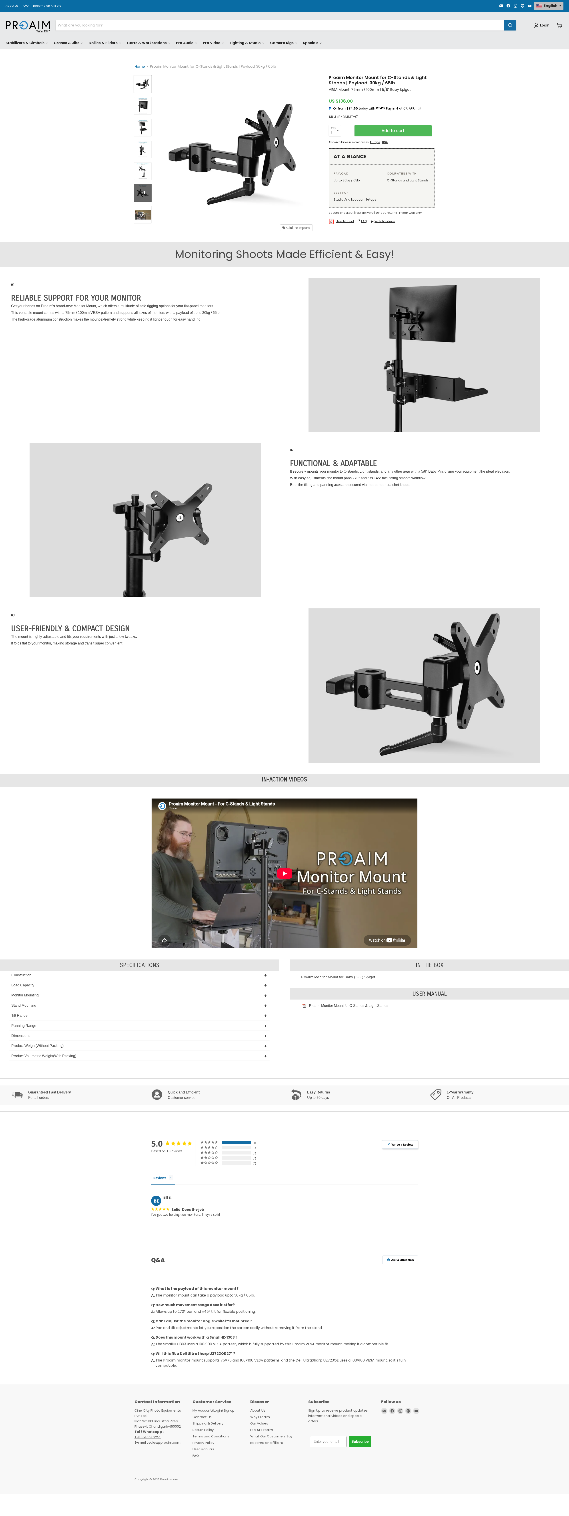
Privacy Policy (203, 1442)
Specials (311, 42)
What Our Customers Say (271, 1436)
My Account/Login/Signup (213, 1410)
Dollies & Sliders (103, 42)
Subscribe (360, 1441)
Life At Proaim (261, 1429)
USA (385, 142)
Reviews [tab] (159, 1178)
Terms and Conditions (210, 1436)
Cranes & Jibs (67, 42)
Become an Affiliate (47, 6)
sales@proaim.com (164, 1442)
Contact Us (202, 1416)
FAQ (26, 6)
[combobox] (280, 25)
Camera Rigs (282, 42)
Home (139, 67)
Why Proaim (260, 1416)
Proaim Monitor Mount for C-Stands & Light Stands (348, 1006)
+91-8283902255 (147, 1437)
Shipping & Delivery (207, 1423)
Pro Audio (185, 42)
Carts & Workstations (147, 42)
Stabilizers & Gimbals (25, 42)
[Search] (510, 25)
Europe (375, 142)
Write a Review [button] (402, 1144)
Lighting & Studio (246, 42)
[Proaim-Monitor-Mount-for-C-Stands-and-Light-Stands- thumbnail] (143, 127)
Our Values (259, 1423)
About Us (12, 6)
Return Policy (203, 1429)
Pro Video (212, 42)
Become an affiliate (266, 1442)
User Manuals (203, 1449)
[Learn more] (419, 108)
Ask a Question (402, 1260)
